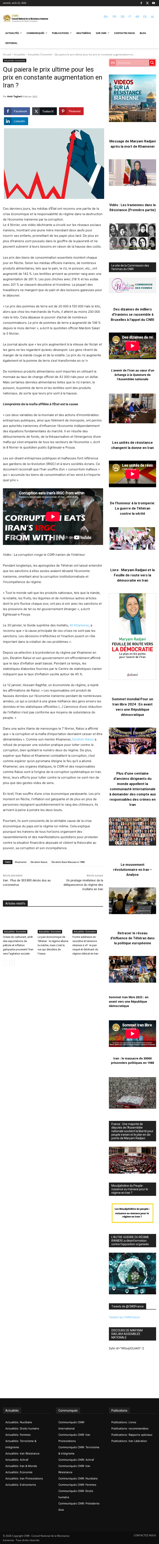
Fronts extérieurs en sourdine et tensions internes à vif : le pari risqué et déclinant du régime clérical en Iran (85, 945)
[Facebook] (141, 3)
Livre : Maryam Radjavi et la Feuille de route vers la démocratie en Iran (132, 575)
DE (122, 16)
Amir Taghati (14, 96)
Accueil (7, 54)
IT (130, 16)
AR (137, 16)
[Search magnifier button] (152, 63)
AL (152, 16)
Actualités (19, 54)
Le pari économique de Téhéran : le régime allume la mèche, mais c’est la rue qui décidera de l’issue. (53, 945)
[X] (147, 3)
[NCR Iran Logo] (25, 18)
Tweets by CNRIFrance (124, 1317)
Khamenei (20, 862)
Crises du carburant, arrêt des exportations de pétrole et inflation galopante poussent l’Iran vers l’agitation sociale (18, 945)
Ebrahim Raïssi (83, 739)
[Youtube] (153, 3)
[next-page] (12, 962)
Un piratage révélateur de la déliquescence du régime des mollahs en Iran (83, 885)
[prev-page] (5, 962)
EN (106, 16)
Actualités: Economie (40, 54)
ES (145, 16)
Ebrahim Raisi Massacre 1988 (68, 862)
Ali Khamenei (79, 625)
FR (114, 16)
